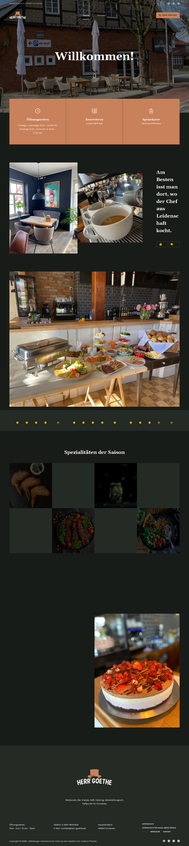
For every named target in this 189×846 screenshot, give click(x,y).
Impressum (155, 832)
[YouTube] (179, 841)
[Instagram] (169, 3)
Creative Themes (89, 841)
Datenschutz (148, 824)
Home (86, 15)
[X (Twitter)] (169, 841)
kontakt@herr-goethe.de (73, 828)
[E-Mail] (174, 3)
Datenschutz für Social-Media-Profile (159, 828)
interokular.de (47, 841)
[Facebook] (164, 841)
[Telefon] (179, 3)
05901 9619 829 (169, 15)
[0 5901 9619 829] (94, 121)
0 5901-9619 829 (70, 824)
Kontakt (102, 15)
